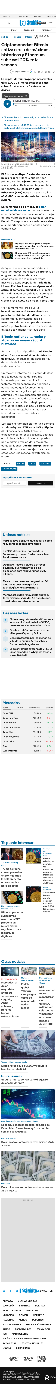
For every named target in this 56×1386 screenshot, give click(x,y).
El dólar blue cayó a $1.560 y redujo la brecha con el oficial (24, 1067)
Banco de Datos (12, 1310)
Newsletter (46, 1291)
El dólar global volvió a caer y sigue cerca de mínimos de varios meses (28, 996)
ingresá (50, 23)
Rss (5, 1334)
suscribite (41, 23)
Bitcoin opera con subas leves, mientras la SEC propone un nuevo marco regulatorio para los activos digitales (12, 924)
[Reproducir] (7, 104)
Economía (29, 30)
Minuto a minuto (10, 979)
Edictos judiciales (32, 1343)
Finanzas (46, 30)
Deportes (38, 1319)
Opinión (23, 1315)
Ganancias (37, 16)
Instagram (17, 1291)
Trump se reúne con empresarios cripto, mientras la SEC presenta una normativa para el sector (11, 877)
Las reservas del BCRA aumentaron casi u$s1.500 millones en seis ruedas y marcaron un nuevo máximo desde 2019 (47, 1005)
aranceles (45, 463)
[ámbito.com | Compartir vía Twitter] (42, 71)
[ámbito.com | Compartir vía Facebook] (39, 71)
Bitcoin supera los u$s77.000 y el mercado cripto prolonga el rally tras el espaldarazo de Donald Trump (29, 126)
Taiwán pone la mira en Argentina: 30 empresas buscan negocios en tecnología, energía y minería (25, 584)
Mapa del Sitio (20, 1334)
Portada (8, 1301)
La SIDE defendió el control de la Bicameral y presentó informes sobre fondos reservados (26, 554)
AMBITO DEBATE (42, 1359)
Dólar (14, 30)
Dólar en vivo (23, 16)
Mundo (23, 1319)
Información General (39, 1324)
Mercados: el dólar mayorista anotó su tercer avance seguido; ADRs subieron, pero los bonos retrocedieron (27, 598)
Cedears (49, 708)
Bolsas (20, 708)
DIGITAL (13, 1359)
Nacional (8, 1319)
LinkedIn (24, 1291)
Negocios (8, 1315)
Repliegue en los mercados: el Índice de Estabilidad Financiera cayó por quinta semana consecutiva (25, 1128)
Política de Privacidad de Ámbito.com (24, 1338)
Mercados (32, 1310)
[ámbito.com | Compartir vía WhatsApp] (35, 71)
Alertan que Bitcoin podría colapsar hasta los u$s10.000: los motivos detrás (49, 902)
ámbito (4, 37)
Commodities (34, 708)
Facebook (10, 1291)
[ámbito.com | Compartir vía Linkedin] (46, 71)
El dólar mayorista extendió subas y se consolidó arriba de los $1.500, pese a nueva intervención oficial (31, 622)
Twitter (4, 1291)
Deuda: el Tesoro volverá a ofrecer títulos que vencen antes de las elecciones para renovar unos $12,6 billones (24, 569)
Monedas (7, 708)
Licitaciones (23, 1348)
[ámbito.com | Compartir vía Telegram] (49, 71)
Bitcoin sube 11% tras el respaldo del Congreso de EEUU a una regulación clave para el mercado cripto (32, 255)
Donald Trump (9, 468)
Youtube (30, 1291)
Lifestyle (38, 1315)
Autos (6, 1329)
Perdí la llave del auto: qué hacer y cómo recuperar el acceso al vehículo (27, 542)
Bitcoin (28, 37)
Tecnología (43, 1329)
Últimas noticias (27, 1301)
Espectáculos (23, 1329)
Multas (7, 1348)
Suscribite (40, 483)
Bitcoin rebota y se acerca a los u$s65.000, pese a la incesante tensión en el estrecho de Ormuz (49, 870)
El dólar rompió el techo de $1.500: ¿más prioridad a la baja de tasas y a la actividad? (31, 652)
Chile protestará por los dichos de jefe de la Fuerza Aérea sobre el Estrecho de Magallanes (30, 641)
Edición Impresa (12, 1324)
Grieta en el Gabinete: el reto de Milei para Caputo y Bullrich (29, 631)
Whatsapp (38, 1291)
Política (40, 1305)
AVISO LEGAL (9, 1343)
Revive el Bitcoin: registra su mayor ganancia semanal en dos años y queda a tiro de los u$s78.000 (34, 246)
